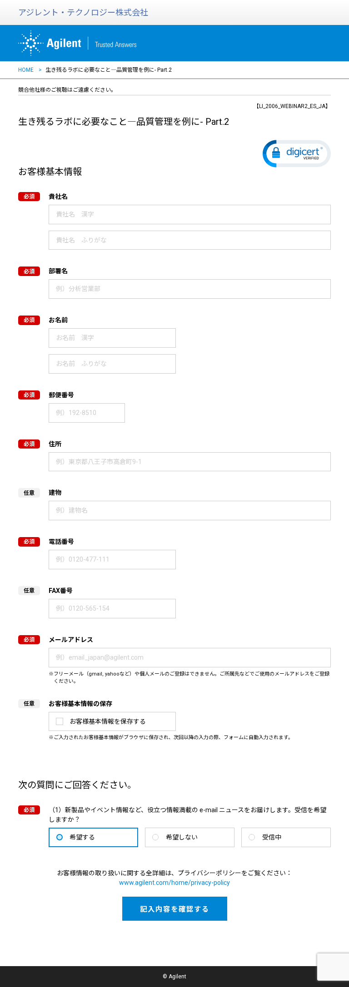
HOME (26, 70)
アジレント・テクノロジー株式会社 (83, 12)
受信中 (271, 837)
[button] (297, 154)
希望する (82, 837)
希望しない (182, 837)
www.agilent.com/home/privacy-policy (174, 882)
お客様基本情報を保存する (108, 721)
